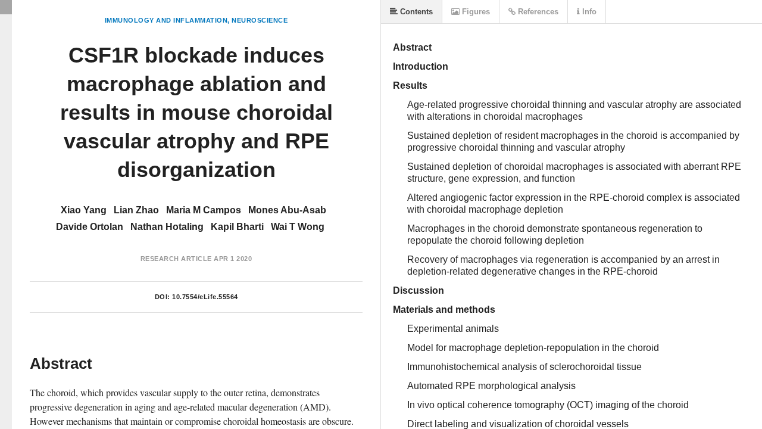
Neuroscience (260, 20)
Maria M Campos (203, 210)
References (537, 11)
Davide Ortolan (89, 227)
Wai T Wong (297, 227)
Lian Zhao (136, 210)
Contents (415, 11)
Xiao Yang (84, 210)
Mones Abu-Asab (287, 210)
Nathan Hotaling (167, 227)
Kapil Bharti (237, 227)
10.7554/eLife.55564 (205, 296)
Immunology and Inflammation (166, 20)
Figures (475, 11)
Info (588, 11)
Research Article (176, 258)
